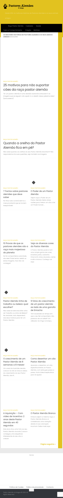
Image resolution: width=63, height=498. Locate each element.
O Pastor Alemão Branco (43, 413)
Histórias (36, 30)
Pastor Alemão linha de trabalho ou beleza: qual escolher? (15, 304)
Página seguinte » (48, 444)
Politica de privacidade (34, 487)
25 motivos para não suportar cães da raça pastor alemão (26, 87)
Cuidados (29, 26)
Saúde (38, 26)
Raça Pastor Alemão (15, 26)
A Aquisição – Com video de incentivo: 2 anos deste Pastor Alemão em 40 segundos (13, 419)
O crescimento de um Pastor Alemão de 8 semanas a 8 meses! (14, 361)
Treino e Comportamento (12, 30)
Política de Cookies (16, 487)
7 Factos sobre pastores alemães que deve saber (15, 194)
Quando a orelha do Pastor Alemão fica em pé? (24, 145)
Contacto (50, 487)
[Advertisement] (31, 470)
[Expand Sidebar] (60, 34)
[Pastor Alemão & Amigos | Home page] (18, 6)
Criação (28, 30)
